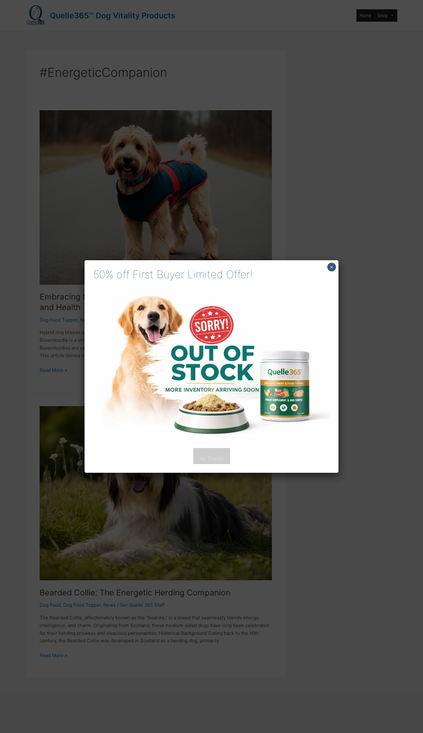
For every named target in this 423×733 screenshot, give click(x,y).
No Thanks (211, 458)
